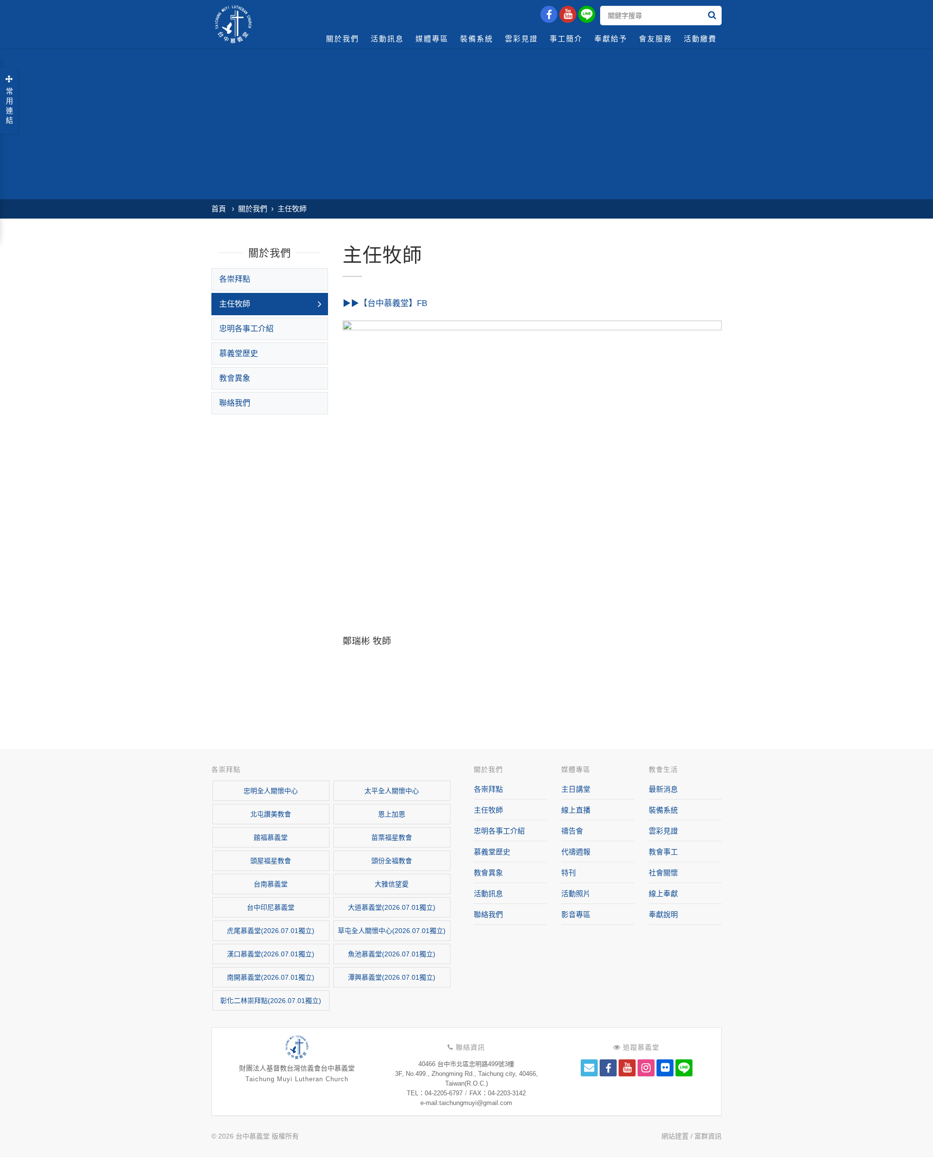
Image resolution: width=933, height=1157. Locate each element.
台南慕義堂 (271, 884)
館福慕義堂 (271, 837)
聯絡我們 (234, 403)
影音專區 (575, 914)
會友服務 (655, 38)
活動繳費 (700, 38)
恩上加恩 (391, 814)
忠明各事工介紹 (246, 328)
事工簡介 (566, 38)
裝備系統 (476, 38)
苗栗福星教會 (391, 837)
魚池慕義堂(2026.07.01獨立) (391, 954)
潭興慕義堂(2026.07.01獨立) (391, 977)
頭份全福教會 (391, 861)
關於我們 (342, 38)
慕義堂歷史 (238, 353)
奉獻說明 (663, 914)
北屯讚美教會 (270, 814)
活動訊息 (387, 38)
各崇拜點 (234, 279)
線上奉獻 (663, 893)
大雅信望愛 (392, 884)
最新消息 (663, 789)
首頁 (218, 208)
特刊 (568, 872)
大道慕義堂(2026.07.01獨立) (391, 907)
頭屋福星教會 (270, 861)
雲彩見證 (521, 38)
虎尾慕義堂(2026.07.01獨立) (270, 931)
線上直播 (575, 810)
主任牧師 (292, 208)
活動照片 (575, 893)
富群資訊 (708, 1136)
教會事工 (663, 852)
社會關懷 (663, 872)
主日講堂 (575, 789)
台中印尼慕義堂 (270, 907)
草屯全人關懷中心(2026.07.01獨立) (392, 931)
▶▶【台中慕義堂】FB (385, 303)
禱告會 (572, 831)
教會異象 (234, 378)
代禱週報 (575, 852)
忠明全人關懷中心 (270, 791)
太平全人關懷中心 (391, 791)
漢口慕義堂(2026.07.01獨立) (270, 954)
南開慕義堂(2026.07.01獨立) (270, 977)
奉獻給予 (610, 38)
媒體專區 (432, 38)
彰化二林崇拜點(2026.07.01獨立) (270, 1000)
